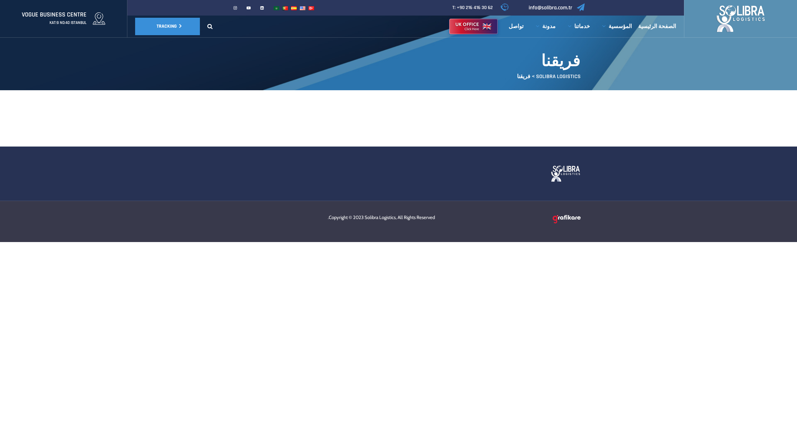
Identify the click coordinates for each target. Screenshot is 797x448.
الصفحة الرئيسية (657, 26)
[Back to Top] (784, 438)
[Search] (210, 26)
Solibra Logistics (380, 217)
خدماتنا (582, 26)
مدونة (549, 26)
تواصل (516, 26)
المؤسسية (620, 26)
